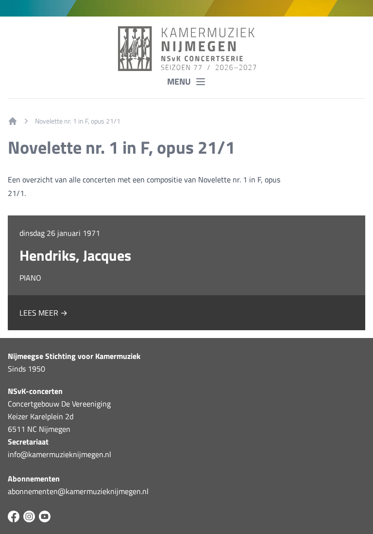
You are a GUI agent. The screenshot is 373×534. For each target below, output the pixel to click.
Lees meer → (43, 313)
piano (30, 278)
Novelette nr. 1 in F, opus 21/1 (77, 121)
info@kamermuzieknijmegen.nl (59, 454)
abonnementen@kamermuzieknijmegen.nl (78, 491)
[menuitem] (12, 121)
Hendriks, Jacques (75, 255)
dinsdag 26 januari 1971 (59, 233)
